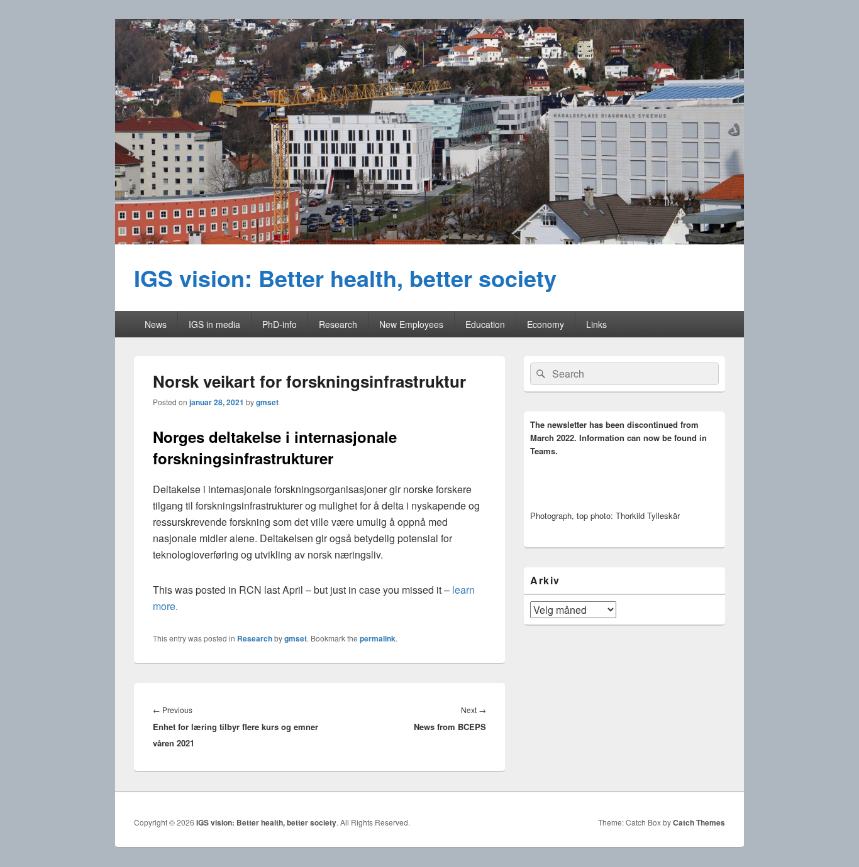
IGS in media (214, 324)
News (156, 324)
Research (338, 324)
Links (596, 324)
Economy (545, 324)
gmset (267, 402)
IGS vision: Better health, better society (345, 277)
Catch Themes (699, 822)
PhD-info (279, 324)
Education (485, 324)
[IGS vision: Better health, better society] (429, 240)
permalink (378, 638)
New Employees (411, 324)
